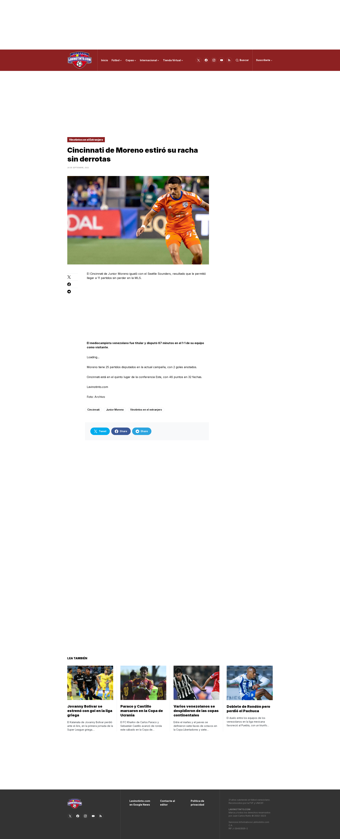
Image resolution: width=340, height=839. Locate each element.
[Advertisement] (170, 25)
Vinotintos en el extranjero (146, 409)
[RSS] (229, 60)
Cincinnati (93, 409)
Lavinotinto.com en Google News (139, 802)
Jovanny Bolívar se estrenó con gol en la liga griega (89, 710)
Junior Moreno (115, 409)
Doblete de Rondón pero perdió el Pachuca (248, 708)
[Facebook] (206, 60)
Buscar (244, 60)
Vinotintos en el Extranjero (86, 139)
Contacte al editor (167, 802)
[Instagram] (214, 60)
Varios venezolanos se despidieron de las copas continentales (196, 710)
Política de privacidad (197, 802)
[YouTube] (221, 60)
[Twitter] (198, 60)
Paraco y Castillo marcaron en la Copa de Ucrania (141, 710)
